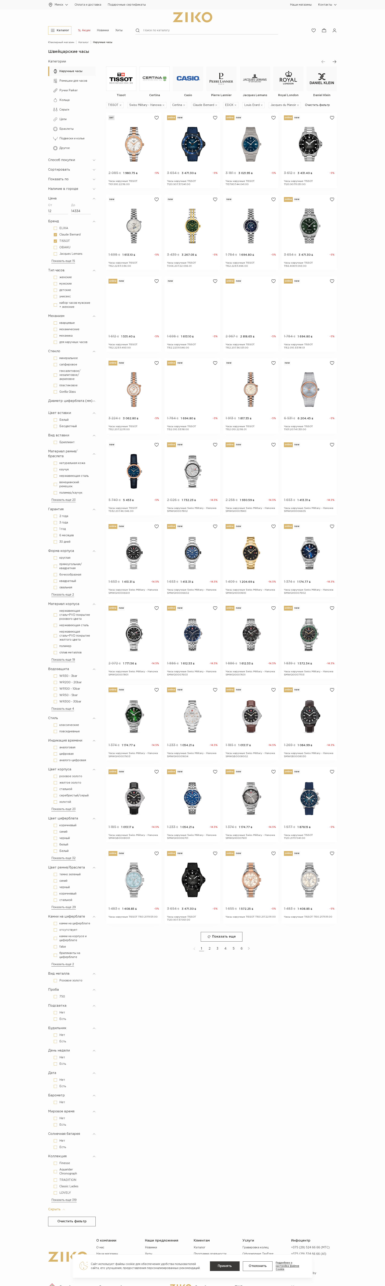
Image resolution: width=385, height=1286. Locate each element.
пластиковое (68, 385)
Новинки (103, 30)
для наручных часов (73, 342)
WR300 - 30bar (70, 701)
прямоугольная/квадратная (70, 566)
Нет (62, 1012)
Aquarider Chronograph (68, 1171)
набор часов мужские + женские (74, 305)
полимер (65, 646)
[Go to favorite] (313, 30)
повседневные (69, 731)
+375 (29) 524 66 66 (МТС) (310, 1247)
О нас (100, 1247)
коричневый (67, 825)
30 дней (64, 542)
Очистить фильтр (72, 1221)
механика (66, 336)
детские (65, 290)
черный (64, 838)
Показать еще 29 (63, 907)
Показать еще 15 (63, 261)
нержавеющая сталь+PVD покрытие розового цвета (74, 615)
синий (63, 832)
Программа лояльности (210, 1254)
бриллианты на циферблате (69, 955)
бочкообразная (70, 575)
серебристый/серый (74, 795)
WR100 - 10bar (69, 689)
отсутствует (68, 930)
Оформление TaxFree (258, 1254)
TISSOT (64, 241)
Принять (225, 1266)
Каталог (199, 1247)
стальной (65, 789)
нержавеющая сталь (74, 476)
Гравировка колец (255, 1247)
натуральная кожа (72, 463)
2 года (63, 516)
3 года (63, 522)
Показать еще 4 (62, 709)
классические (69, 725)
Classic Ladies (68, 1186)
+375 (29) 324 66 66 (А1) (308, 1254)
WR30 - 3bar (68, 676)
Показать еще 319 (64, 1200)
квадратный (67, 581)
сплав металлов (70, 652)
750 (62, 996)
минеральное (68, 358)
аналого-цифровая (72, 760)
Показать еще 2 (62, 595)
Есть (62, 1019)
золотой (65, 802)
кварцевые (67, 323)
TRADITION (67, 1180)
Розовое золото (70, 980)
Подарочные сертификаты (127, 5)
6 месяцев (66, 535)
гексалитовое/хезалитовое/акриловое (69, 375)
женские (65, 277)
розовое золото (70, 776)
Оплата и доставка (88, 5)
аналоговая (67, 747)
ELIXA (63, 228)
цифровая (66, 754)
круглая (64, 558)
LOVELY (65, 1193)
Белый (64, 420)
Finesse (64, 1163)
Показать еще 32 (63, 858)
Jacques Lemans (70, 254)
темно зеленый (70, 874)
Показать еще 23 (63, 500)
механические (69, 329)
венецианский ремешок (69, 484)
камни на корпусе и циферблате (73, 938)
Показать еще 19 (63, 660)
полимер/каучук (70, 493)
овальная (65, 587)
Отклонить (258, 1266)
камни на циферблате (74, 923)
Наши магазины (301, 5)
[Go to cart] (324, 30)
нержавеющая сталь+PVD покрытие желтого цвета (74, 636)
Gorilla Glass (67, 392)
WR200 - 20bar (70, 682)
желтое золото (70, 783)
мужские (65, 284)
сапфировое (68, 364)
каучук (64, 469)
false (62, 947)
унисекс (65, 296)
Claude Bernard (70, 234)
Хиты (119, 30)
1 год (62, 529)
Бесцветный (68, 426)
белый (63, 844)
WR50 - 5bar (68, 695)
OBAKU (64, 247)
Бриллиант (67, 442)
